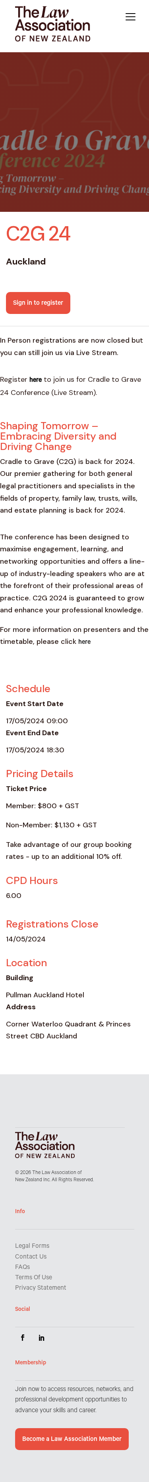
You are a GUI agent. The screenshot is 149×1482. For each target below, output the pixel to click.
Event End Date (32, 733)
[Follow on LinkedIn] (41, 1337)
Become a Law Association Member (72, 1439)
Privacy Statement (40, 1288)
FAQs (22, 1267)
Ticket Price (26, 788)
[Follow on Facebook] (22, 1337)
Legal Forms (32, 1246)
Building (19, 978)
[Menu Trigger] (130, 17)
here (84, 642)
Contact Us (30, 1257)
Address (21, 1007)
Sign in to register (38, 303)
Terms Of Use (33, 1278)
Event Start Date (35, 703)
